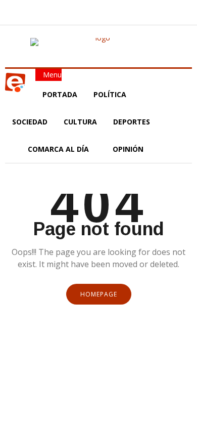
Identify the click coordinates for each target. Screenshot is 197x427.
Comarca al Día (59, 149)
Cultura (80, 121)
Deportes (131, 121)
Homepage (98, 294)
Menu (51, 74)
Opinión (129, 149)
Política (110, 94)
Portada (59, 94)
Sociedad (29, 121)
